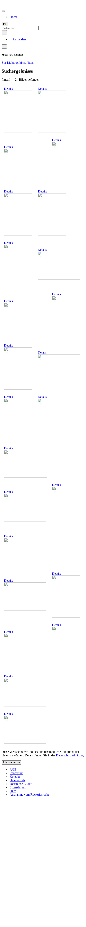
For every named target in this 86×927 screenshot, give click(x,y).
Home (13, 17)
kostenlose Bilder (20, 783)
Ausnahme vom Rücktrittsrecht (29, 794)
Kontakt (15, 776)
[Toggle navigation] (3, 11)
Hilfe (13, 791)
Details (8, 88)
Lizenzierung (18, 787)
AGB (13, 769)
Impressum (16, 773)
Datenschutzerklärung (70, 755)
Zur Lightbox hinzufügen (18, 62)
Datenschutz (17, 780)
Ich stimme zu (11, 762)
